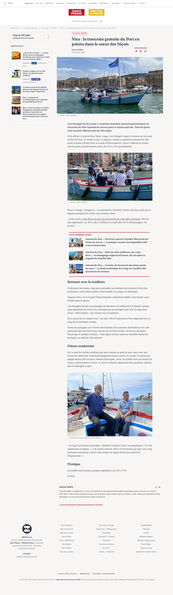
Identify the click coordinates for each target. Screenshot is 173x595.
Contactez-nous (146, 548)
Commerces (71, 3)
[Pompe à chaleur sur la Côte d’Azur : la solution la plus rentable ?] (16, 74)
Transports (106, 540)
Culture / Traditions (106, 552)
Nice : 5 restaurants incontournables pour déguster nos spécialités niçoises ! (35, 100)
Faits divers (49, 3)
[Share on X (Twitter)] (141, 51)
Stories (146, 533)
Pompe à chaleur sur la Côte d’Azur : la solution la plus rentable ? (34, 73)
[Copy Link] (145, 51)
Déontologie (146, 544)
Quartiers (115, 3)
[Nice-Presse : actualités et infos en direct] (76, 12)
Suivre (142, 3)
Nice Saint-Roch (66, 529)
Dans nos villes (129, 3)
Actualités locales (67, 574)
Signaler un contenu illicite (146, 552)
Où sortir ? (83, 3)
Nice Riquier (66, 544)
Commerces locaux (106, 544)
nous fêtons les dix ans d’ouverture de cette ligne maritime (111, 219)
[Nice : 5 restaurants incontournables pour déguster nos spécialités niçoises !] (16, 100)
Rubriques (104, 3)
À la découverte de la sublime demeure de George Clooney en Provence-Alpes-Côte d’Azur (35, 89)
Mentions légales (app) (146, 540)
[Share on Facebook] (136, 51)
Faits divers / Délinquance (106, 529)
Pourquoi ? (60, 3)
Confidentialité (146, 525)
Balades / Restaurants (104, 574)
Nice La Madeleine (66, 540)
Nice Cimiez (66, 537)
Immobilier (93, 3)
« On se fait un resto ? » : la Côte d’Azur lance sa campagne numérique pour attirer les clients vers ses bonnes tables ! (36, 56)
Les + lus (39, 3)
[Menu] (5, 3)
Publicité (146, 529)
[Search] (86, 21)
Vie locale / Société (79, 33)
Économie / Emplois (106, 537)
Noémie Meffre (77, 50)
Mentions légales (146, 537)
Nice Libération (66, 525)
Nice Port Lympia (66, 533)
